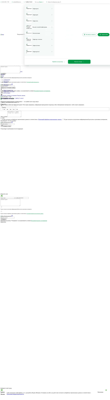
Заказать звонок (21, 95)
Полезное (48, 34)
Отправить (3, 219)
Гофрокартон (68, 28)
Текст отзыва (4, 116)
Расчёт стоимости (50, 30)
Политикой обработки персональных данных (50, 119)
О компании (31, 28)
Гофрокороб (68, 30)
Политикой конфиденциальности (33, 82)
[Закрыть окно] (2, 93)
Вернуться (3, 87)
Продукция (20, 34)
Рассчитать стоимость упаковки (9, 95)
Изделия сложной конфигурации (72, 37)
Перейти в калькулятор (57, 61)
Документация (49, 32)
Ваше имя (3, 104)
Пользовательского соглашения (42, 90)
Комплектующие (69, 39)
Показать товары (78, 61)
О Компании (7, 79)
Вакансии (30, 32)
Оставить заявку (11, 87)
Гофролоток (68, 32)
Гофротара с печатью (9, 91)
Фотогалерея (7, 93)
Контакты (6, 81)
